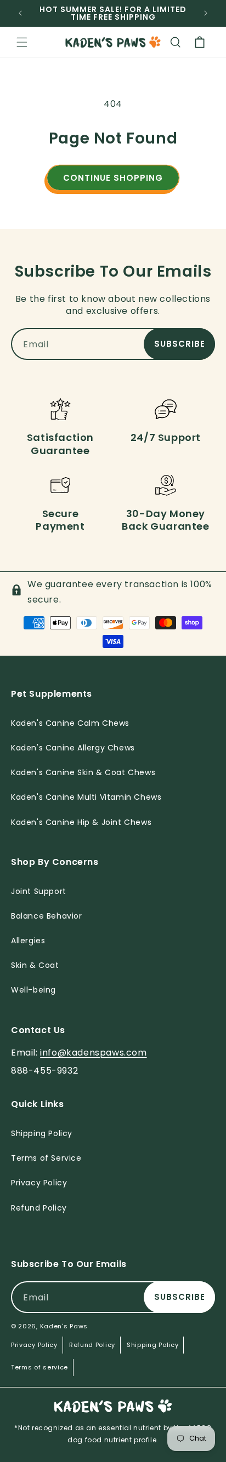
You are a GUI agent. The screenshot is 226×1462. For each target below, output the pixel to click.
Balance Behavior (46, 915)
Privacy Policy (34, 1344)
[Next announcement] (206, 13)
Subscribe (179, 343)
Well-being (33, 989)
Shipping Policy (153, 1344)
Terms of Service (46, 1158)
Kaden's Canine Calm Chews (70, 723)
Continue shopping (113, 178)
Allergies (28, 940)
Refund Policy (92, 1344)
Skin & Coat (35, 965)
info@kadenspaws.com (93, 1052)
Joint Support (38, 891)
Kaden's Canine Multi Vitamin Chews (86, 797)
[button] (22, 42)
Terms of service (39, 1367)
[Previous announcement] (20, 13)
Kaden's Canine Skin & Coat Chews (83, 772)
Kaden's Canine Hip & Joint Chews (81, 822)
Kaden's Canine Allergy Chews (73, 747)
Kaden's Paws (64, 1326)
